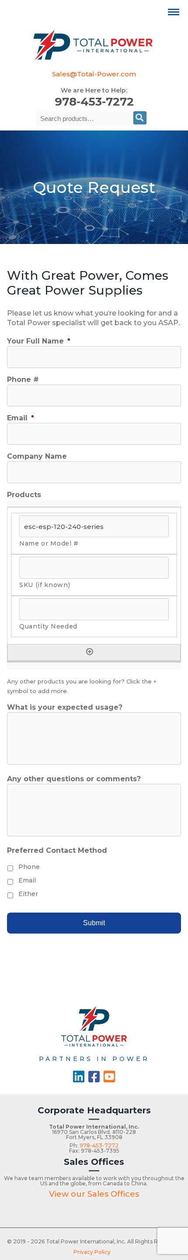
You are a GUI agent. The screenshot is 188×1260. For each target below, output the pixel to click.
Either (28, 894)
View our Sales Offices (94, 1194)
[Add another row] (89, 651)
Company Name (37, 456)
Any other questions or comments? (74, 779)
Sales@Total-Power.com (94, 74)
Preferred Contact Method (57, 850)
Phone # (23, 379)
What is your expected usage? (64, 707)
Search (139, 117)
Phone (29, 867)
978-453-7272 (94, 101)
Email (20, 418)
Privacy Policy (92, 1252)
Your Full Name (38, 341)
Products (24, 495)
